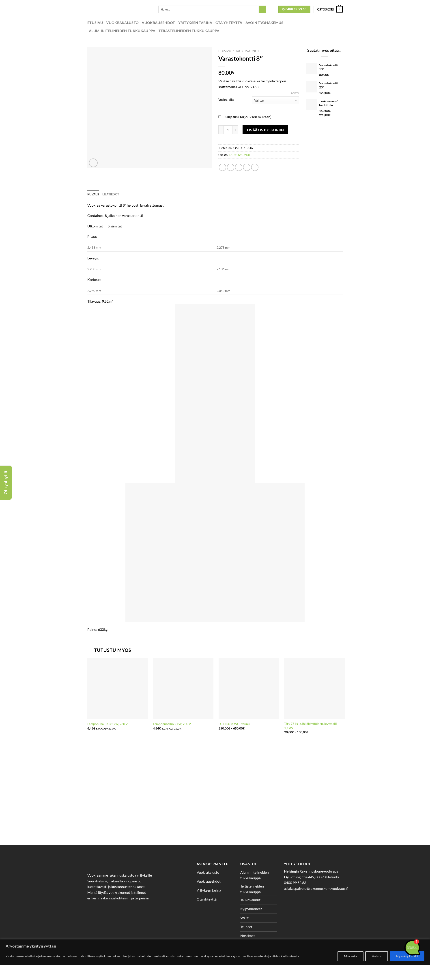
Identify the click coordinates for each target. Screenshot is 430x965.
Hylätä (377, 956)
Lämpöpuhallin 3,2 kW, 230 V (107, 724)
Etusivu (95, 22)
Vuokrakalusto (122, 22)
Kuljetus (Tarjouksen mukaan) (247, 117)
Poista (295, 93)
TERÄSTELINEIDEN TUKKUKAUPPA (189, 30)
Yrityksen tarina (195, 22)
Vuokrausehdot (158, 22)
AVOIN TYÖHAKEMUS (264, 22)
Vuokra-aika (226, 99)
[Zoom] (93, 162)
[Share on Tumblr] (254, 167)
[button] (6, 483)
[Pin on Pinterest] (246, 167)
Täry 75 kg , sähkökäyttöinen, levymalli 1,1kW (310, 726)
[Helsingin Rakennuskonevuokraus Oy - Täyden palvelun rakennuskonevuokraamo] (119, 9)
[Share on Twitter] (230, 167)
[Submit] (262, 9)
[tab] (93, 194)
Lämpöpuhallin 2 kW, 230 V (172, 724)
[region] (215, 952)
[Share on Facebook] (222, 167)
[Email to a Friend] (238, 167)
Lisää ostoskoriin (265, 130)
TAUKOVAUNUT (247, 51)
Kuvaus (93, 194)
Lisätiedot (110, 194)
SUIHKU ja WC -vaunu (234, 724)
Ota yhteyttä (228, 22)
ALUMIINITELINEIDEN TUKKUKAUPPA (122, 30)
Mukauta (350, 956)
